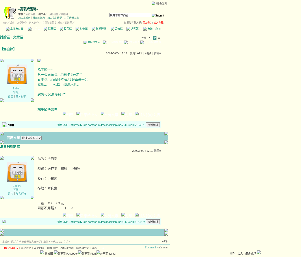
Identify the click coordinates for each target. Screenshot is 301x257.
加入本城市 (24, 18)
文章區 (18, 37)
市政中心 (154, 28)
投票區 (67, 28)
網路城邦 (161, 3)
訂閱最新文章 (71, 18)
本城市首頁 (16, 28)
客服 (94, 248)
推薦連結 (100, 28)
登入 (232, 253)
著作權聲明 (67, 248)
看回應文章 (93, 42)
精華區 (51, 28)
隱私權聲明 (82, 248)
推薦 (157, 53)
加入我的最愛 (54, 18)
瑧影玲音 (30, 14)
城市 (12, 22)
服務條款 (52, 248)
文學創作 (22, 22)
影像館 (83, 28)
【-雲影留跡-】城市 (51, 22)
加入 (240, 253)
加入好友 (21, 96)
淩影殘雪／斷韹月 (58, 14)
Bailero (17, 88)
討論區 (36, 28)
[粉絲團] (42, 252)
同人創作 (34, 22)
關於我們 (26, 248)
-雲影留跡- (28, 9)
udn (5, 22)
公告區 (118, 28)
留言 (10, 96)
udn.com (162, 247)
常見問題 (39, 248)
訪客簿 (134, 28)
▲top (164, 240)
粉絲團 (49, 253)
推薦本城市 (39, 18)
